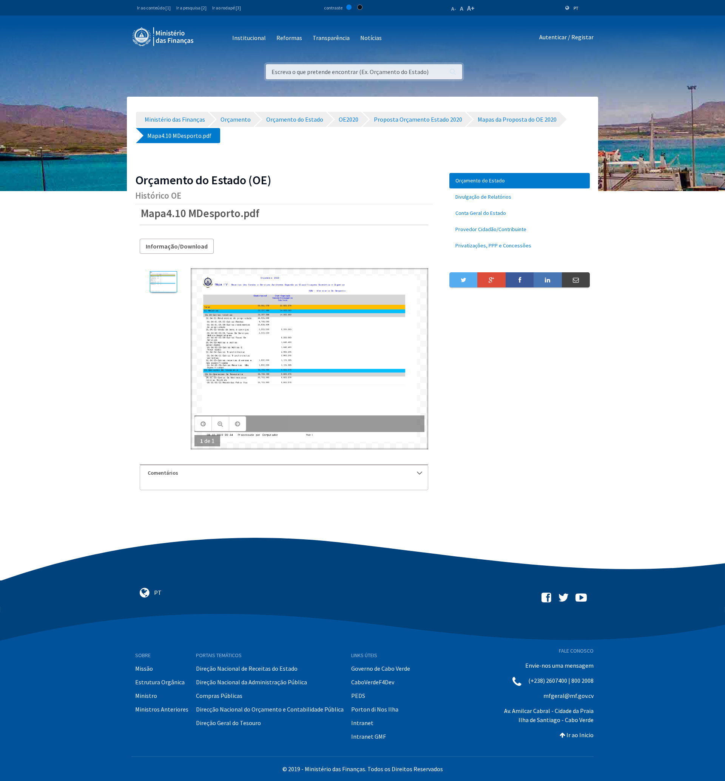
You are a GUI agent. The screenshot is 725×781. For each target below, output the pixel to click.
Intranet (362, 723)
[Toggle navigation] (206, 38)
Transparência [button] (331, 38)
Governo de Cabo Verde (380, 668)
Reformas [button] (289, 38)
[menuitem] (519, 180)
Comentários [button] (163, 472)
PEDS (358, 695)
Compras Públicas (219, 695)
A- (453, 8)
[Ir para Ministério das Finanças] (163, 36)
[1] (163, 281)
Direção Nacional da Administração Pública (251, 682)
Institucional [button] (249, 38)
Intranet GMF (368, 736)
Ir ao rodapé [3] (226, 8)
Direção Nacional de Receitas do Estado (247, 668)
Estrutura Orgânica (160, 682)
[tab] (284, 473)
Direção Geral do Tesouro (228, 723)
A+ (471, 8)
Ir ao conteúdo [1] (154, 8)
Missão (144, 668)
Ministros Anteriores (161, 709)
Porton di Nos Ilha (374, 709)
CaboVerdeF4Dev (372, 682)
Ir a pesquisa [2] (191, 8)
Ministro (146, 695)
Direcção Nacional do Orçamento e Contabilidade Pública (270, 709)
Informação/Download (177, 246)
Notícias (371, 38)
